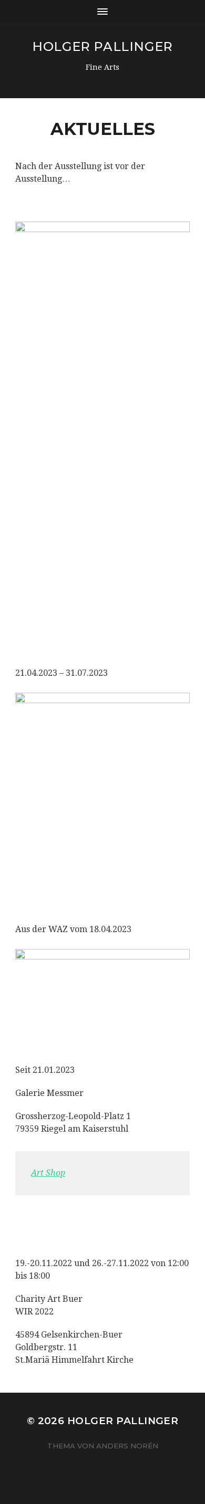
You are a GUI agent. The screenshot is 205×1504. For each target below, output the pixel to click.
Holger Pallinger (102, 46)
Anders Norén (127, 1446)
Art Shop (48, 1173)
